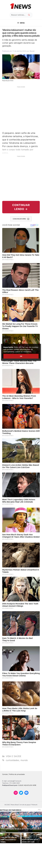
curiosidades (12, 760)
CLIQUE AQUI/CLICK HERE (27, 785)
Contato (5, 774)
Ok (21, 356)
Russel (32, 51)
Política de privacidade (17, 774)
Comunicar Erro (19, 219)
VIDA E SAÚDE (13, 756)
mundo (24, 760)
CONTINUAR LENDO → (21, 207)
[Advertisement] (21, 108)
